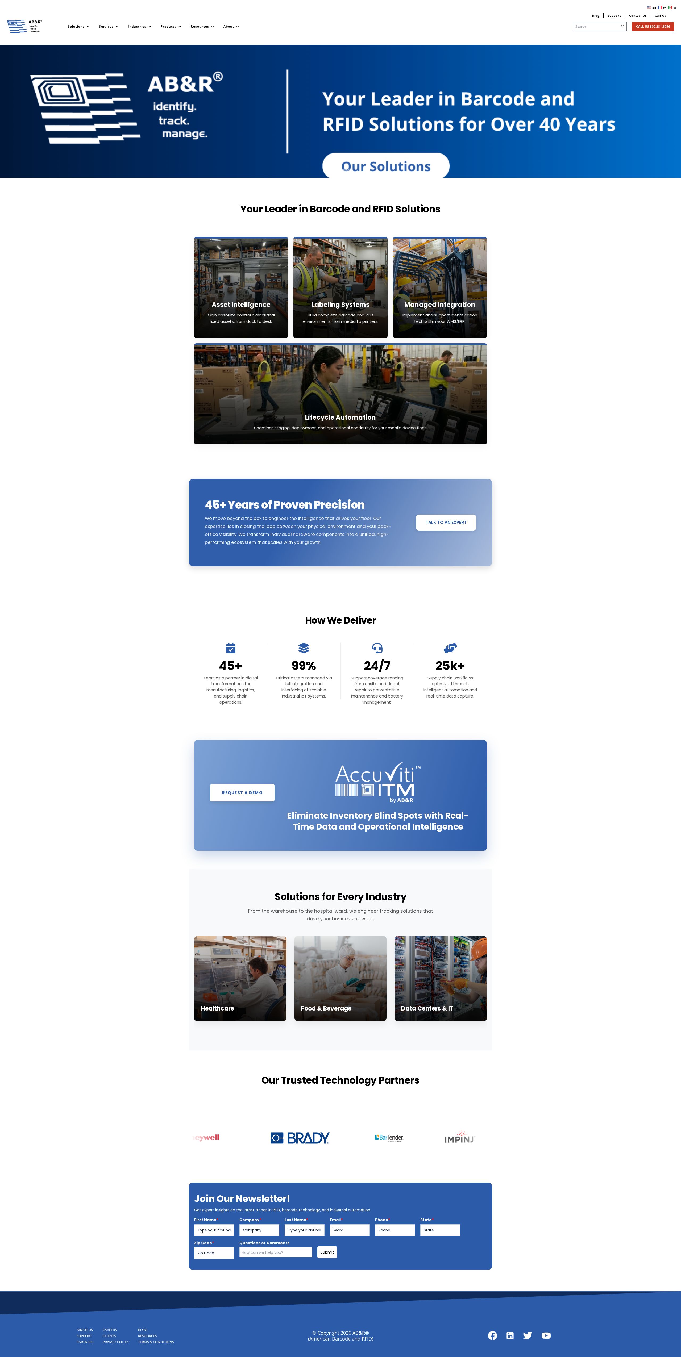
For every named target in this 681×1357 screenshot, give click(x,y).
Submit (327, 1252)
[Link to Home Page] (25, 26)
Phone (382, 1219)
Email (336, 1219)
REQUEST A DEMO (242, 792)
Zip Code (204, 1243)
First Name (206, 1219)
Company (250, 1219)
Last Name (296, 1219)
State (427, 1219)
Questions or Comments (264, 1243)
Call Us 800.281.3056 (653, 26)
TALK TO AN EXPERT (446, 522)
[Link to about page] (492, 1335)
